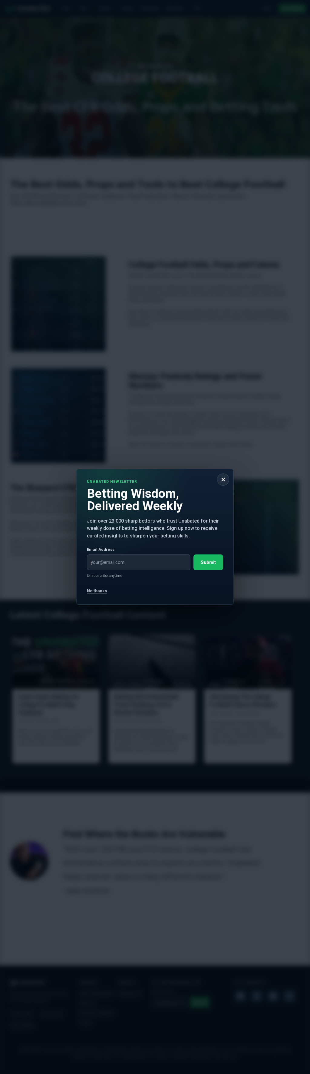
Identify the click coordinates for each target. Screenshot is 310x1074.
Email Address (100, 549)
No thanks (97, 591)
